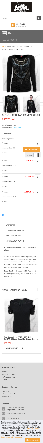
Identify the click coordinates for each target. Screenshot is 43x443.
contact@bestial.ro (18, 413)
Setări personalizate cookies (11, 437)
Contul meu (7, 397)
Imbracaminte (11, 46)
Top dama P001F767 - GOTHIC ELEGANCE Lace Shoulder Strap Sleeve (21, 338)
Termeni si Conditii (32, 429)
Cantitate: (29, 155)
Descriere (10, 225)
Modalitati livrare (9, 374)
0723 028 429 (14, 418)
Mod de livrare (13, 235)
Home (5, 371)
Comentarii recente (15, 230)
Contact (6, 391)
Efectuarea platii (14, 241)
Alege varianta (12, 348)
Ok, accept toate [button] (32, 440)
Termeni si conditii (9, 394)
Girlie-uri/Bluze (25, 46)
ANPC (5, 380)
